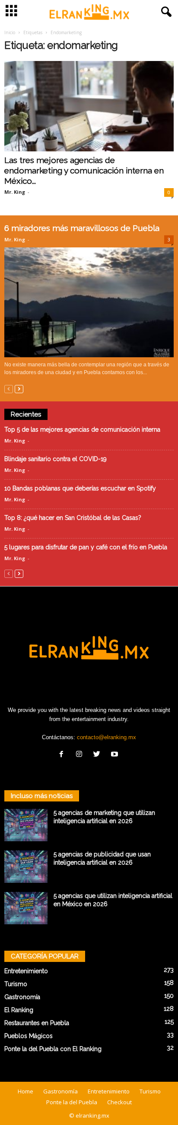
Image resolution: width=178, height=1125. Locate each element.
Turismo (15, 984)
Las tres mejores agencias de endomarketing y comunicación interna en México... (84, 170)
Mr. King (14, 192)
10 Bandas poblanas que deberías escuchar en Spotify (80, 488)
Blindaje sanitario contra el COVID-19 (55, 458)
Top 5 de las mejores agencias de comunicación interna (83, 429)
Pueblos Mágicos (28, 1035)
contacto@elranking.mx (106, 737)
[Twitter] (99, 755)
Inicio (9, 32)
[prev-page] (8, 388)
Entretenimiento (26, 971)
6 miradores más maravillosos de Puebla (81, 228)
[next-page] (19, 388)
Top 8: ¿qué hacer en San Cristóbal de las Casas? (72, 517)
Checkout (119, 1102)
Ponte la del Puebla (71, 1102)
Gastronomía (22, 997)
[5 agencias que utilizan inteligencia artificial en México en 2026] (26, 908)
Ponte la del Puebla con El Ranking (53, 1048)
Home (25, 1091)
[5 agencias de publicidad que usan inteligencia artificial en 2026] (26, 866)
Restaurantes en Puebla (36, 1022)
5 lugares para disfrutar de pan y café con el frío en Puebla (85, 547)
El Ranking (18, 1009)
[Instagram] (81, 755)
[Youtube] (116, 755)
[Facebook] (63, 755)
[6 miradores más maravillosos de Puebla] (89, 302)
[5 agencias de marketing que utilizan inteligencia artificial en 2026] (26, 825)
